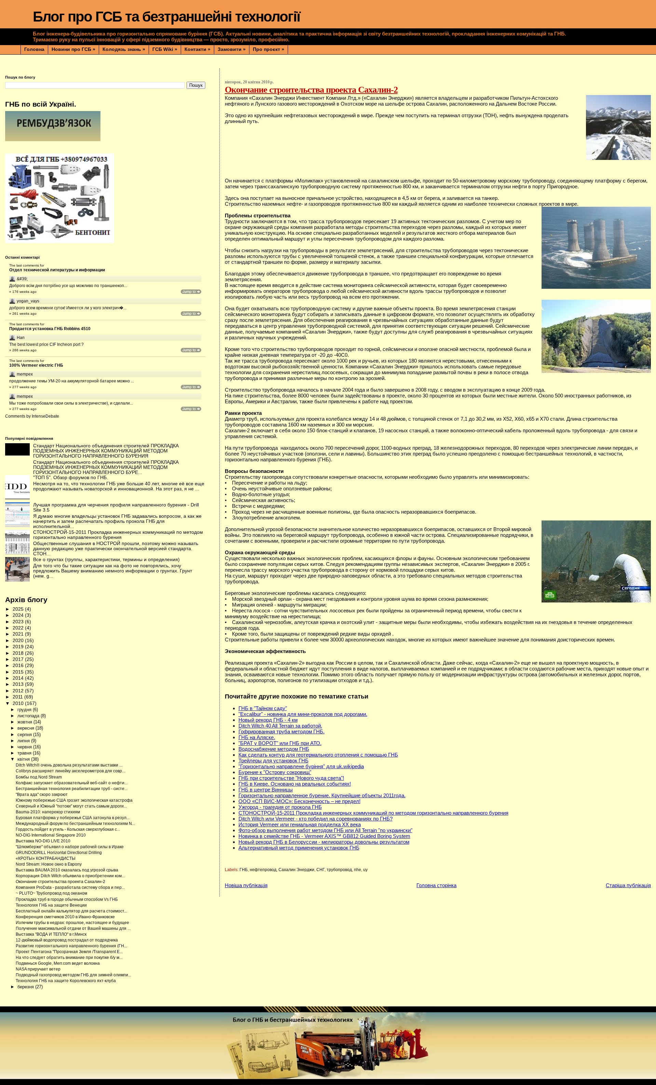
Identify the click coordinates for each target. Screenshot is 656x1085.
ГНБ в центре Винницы (265, 789)
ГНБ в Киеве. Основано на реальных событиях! (294, 784)
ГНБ (244, 869)
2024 (19, 615)
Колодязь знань (123, 49)
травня (25, 753)
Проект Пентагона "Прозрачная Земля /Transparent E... (69, 951)
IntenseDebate (45, 416)
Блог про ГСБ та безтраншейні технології (166, 17)
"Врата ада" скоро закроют (42, 794)
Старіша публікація (628, 885)
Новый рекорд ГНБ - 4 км (268, 720)
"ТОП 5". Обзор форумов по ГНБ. (70, 477)
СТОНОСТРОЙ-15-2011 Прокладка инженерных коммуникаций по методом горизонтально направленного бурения (373, 813)
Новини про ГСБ (73, 49)
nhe (357, 869)
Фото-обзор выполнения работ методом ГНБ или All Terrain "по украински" (325, 830)
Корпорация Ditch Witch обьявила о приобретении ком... (70, 875)
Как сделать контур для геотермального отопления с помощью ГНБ (318, 755)
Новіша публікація (246, 885)
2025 (19, 609)
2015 (19, 672)
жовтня (25, 721)
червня (25, 746)
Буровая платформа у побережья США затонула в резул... (72, 817)
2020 (19, 640)
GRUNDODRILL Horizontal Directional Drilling (59, 852)
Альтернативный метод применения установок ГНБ (298, 848)
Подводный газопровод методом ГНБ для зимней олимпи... (73, 975)
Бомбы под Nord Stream (39, 777)
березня (26, 986)
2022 (19, 627)
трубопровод (339, 869)
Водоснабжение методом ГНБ (273, 749)
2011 (18, 697)
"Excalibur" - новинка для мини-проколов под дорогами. (302, 714)
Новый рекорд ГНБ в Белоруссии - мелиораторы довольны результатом (323, 842)
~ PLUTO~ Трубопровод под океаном (51, 893)
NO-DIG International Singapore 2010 (51, 835)
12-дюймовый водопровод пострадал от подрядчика (67, 940)
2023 (19, 621)
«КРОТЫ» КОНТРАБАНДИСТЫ (46, 858)
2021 (19, 634)
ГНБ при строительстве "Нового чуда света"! (291, 778)
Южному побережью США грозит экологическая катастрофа (74, 800)
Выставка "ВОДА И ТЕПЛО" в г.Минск (51, 934)
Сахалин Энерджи (296, 869)
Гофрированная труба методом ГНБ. (281, 731)
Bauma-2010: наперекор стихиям (48, 812)
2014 (19, 678)
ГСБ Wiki (164, 49)
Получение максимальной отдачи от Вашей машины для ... (73, 928)
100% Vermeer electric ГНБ (36, 365)
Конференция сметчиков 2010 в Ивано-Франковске (65, 916)
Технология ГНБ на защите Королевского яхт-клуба (66, 980)
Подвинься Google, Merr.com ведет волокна (58, 963)
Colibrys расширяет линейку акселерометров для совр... (70, 771)
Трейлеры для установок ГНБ (273, 760)
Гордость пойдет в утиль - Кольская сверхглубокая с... (68, 829)
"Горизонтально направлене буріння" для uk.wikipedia (301, 766)
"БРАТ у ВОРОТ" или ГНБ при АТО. (280, 743)
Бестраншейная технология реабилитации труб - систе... (71, 788)
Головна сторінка (436, 885)
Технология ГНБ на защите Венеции (51, 905)
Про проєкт (268, 49)
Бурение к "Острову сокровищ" (274, 772)
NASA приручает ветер (38, 969)
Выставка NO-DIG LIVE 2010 (43, 841)
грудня (25, 709)
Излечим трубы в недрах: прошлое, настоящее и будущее (72, 922)
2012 (19, 690)
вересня (26, 728)
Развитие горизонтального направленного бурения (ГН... (71, 946)
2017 (19, 659)
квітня (24, 759)
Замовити (232, 49)
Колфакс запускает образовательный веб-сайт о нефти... (71, 783)
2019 (19, 646)
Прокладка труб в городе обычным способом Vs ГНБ (67, 899)
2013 (19, 684)
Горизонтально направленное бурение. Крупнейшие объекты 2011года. (322, 795)
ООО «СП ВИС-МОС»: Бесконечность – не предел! (299, 801)
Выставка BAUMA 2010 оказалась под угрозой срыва (67, 870)
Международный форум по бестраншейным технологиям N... (75, 823)
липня (24, 740)
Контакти (197, 49)
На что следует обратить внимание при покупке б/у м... (69, 957)
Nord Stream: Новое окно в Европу (49, 864)
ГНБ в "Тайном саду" (262, 708)
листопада (29, 715)
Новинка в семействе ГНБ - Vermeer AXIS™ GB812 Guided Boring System (324, 836)
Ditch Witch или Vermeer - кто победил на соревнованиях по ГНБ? (315, 819)
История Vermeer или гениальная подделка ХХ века (299, 824)
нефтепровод (263, 869)
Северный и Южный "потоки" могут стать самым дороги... (71, 806)
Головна (34, 49)
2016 (19, 665)
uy (365, 869)
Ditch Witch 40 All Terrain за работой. (280, 726)
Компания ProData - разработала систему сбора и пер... (70, 887)
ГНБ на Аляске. (256, 737)
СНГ (320, 869)
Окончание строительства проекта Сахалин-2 (60, 881)
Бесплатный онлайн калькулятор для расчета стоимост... (71, 911)
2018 (19, 653)
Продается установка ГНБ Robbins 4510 (50, 328)
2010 (19, 703)
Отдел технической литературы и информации (57, 270)
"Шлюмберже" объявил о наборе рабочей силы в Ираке (70, 846)
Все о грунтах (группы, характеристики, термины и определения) (106, 559)
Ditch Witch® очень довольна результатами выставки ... (69, 765)
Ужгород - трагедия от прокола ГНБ (280, 807)
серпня (25, 734)
